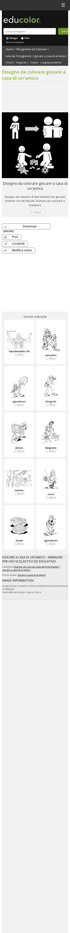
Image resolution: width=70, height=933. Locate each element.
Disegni (13, 38)
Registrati (21, 63)
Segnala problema (51, 63)
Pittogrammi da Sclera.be (31, 49)
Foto (26, 38)
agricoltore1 (19, 401)
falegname (51, 447)
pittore (19, 447)
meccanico (51, 355)
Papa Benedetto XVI (19, 351)
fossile (19, 540)
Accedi (9, 63)
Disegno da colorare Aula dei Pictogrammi (36, 566)
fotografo (50, 401)
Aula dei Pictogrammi (18, 56)
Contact (34, 63)
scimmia (19, 490)
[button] (18, 250)
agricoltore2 (50, 540)
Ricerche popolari (15, 42)
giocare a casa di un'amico (50, 56)
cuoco (51, 494)
